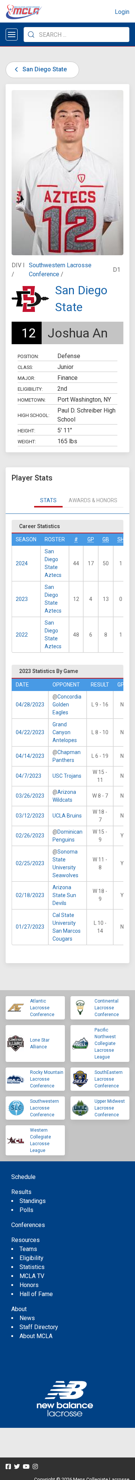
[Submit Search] (31, 34)
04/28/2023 (30, 705)
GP (90, 539)
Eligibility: (30, 389)
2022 (22, 635)
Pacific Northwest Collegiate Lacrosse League (105, 1043)
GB (105, 539)
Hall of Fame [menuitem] (36, 1294)
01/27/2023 (30, 927)
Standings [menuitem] (33, 1200)
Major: (26, 378)
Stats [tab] (48, 500)
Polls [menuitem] (26, 1210)
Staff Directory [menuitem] (39, 1327)
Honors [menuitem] (29, 1285)
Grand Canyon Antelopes (64, 732)
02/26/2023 (30, 836)
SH (120, 539)
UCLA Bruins (67, 816)
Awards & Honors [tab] (93, 500)
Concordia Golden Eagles (66, 704)
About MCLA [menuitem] (36, 1336)
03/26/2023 (30, 796)
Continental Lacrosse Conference (106, 1007)
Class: (25, 367)
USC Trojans (66, 776)
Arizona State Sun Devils (64, 895)
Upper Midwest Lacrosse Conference (109, 1108)
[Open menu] (12, 35)
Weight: (27, 441)
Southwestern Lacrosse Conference (44, 1108)
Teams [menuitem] (28, 1249)
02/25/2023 (30, 863)
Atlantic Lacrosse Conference (42, 1007)
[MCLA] (24, 12)
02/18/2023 (30, 895)
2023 (22, 599)
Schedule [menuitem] (23, 1176)
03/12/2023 (30, 816)
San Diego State (44, 69)
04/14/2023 (30, 756)
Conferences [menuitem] (28, 1225)
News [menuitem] (27, 1318)
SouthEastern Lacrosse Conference (108, 1079)
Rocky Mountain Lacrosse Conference (46, 1079)
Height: (26, 431)
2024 (22, 563)
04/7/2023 (28, 776)
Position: (28, 356)
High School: (34, 415)
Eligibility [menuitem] (32, 1258)
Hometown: (32, 400)
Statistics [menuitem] (32, 1267)
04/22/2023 (30, 732)
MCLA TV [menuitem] (32, 1276)
